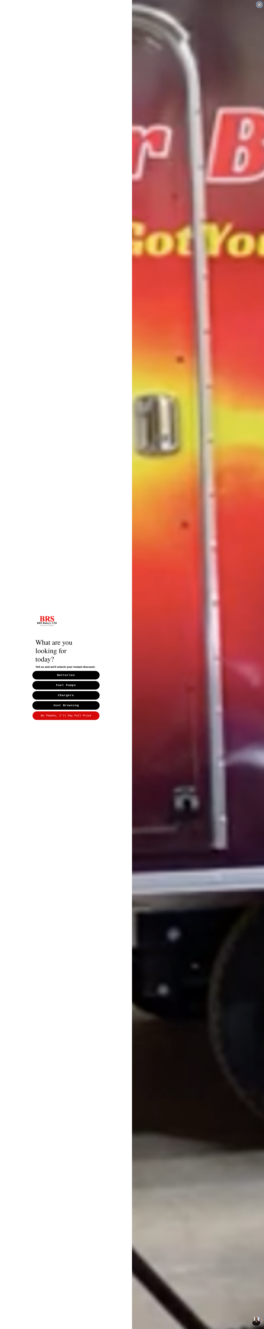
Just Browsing (66, 705)
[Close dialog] (259, 5)
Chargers (66, 695)
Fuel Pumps (66, 685)
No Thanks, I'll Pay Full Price (66, 715)
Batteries (66, 675)
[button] (256, 1321)
